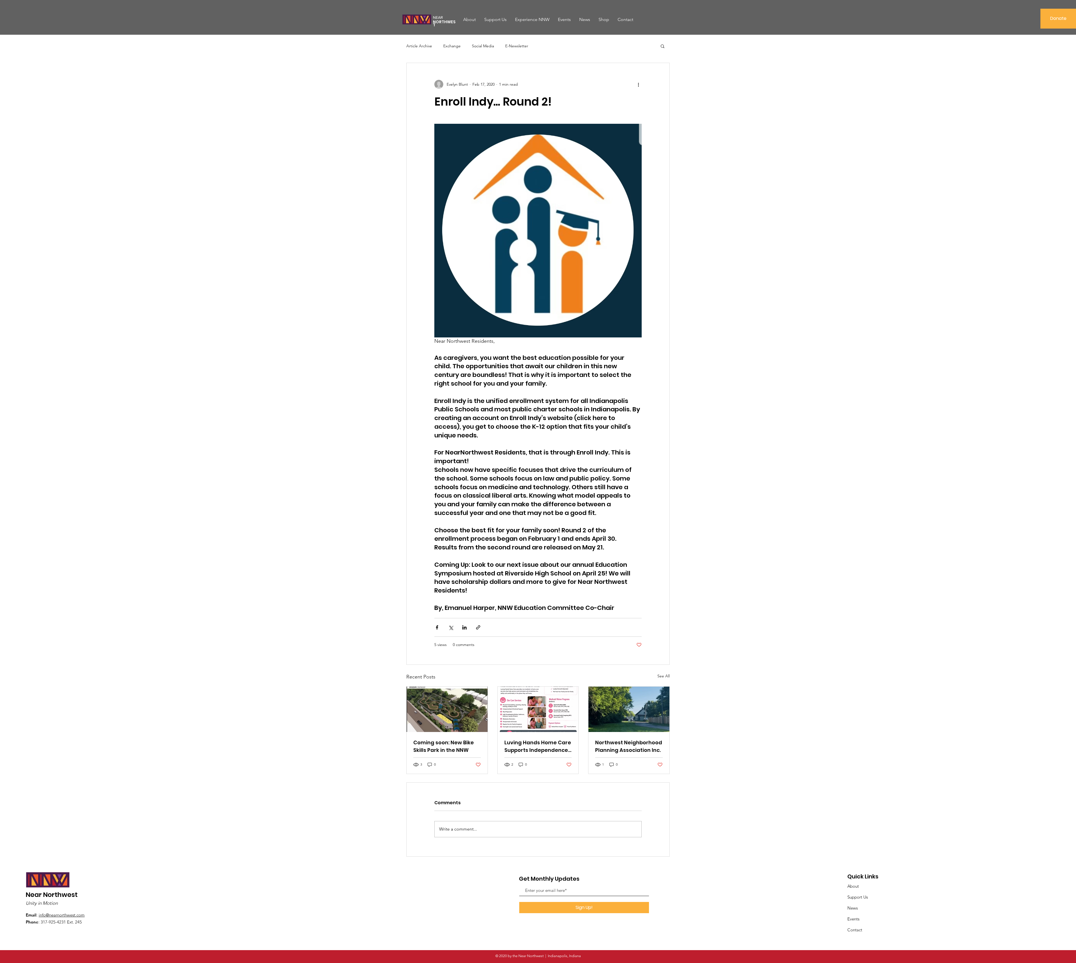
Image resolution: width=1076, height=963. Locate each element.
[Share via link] (478, 627)
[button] (662, 46)
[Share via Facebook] (437, 627)
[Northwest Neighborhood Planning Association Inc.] (628, 709)
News (852, 908)
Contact (854, 929)
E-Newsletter (516, 45)
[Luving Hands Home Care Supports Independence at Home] (538, 709)
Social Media (483, 45)
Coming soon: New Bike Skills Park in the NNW (443, 746)
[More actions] (638, 84)
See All (663, 675)
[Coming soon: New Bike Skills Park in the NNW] (447, 709)
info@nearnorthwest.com (62, 915)
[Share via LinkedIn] (464, 627)
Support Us (857, 897)
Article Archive (419, 45)
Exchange (452, 45)
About (853, 886)
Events (853, 919)
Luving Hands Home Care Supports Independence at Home (537, 746)
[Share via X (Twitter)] (450, 627)
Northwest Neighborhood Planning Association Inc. (628, 746)
